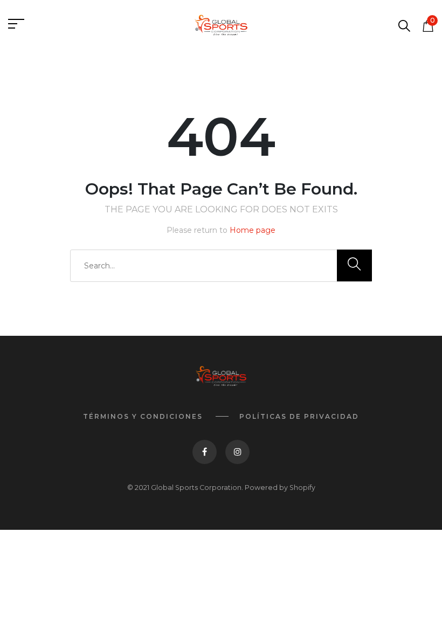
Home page (252, 230)
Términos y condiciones (143, 416)
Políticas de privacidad (299, 416)
